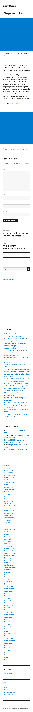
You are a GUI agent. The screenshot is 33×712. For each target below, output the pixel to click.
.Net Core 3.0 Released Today (13, 390)
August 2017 (8, 520)
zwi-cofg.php (8, 407)
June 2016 (7, 539)
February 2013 (9, 603)
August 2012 (8, 617)
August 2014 (8, 570)
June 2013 (7, 596)
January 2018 (8, 513)
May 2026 (7, 466)
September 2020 (9, 482)
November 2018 (9, 503)
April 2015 (7, 560)
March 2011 (8, 655)
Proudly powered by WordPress (19, 708)
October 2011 (8, 638)
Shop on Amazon (8, 279)
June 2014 (7, 574)
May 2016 (7, 541)
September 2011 (9, 641)
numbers (26, 149)
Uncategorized (9, 673)
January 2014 (8, 584)
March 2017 (8, 527)
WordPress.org (9, 694)
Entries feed (8, 690)
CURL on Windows (10, 348)
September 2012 (9, 615)
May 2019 (7, 494)
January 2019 (8, 501)
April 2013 (7, 600)
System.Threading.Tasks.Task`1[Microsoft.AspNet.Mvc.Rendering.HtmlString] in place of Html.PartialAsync (17, 386)
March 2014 (8, 581)
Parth (6, 440)
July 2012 (7, 619)
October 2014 (8, 565)
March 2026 (8, 468)
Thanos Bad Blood (10, 416)
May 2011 (7, 650)
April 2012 (7, 626)
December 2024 (9, 475)
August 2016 (8, 534)
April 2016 (7, 544)
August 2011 (8, 643)
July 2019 (7, 492)
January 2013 (8, 605)
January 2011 (8, 659)
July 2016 (7, 537)
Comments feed (9, 692)
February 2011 (8, 657)
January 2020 (8, 487)
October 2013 (8, 586)
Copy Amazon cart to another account (17, 414)
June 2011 (7, 648)
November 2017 (9, 515)
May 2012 (7, 624)
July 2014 (7, 572)
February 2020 (9, 485)
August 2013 (8, 591)
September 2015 (9, 555)
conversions (20, 149)
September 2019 (9, 489)
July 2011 (7, 645)
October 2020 (8, 480)
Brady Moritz (9, 6)
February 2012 (9, 631)
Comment (6, 169)
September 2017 (9, 518)
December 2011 (9, 633)
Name (5, 194)
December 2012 (9, 607)
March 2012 (8, 629)
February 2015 (9, 563)
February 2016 (9, 548)
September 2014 (9, 567)
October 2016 (8, 532)
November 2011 (9, 636)
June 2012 (7, 622)
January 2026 (8, 470)
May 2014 (7, 577)
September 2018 (9, 506)
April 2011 (7, 652)
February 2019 (9, 499)
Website (5, 211)
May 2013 (7, 598)
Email (5, 203)
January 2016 (8, 551)
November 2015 (9, 553)
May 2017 (7, 522)
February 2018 (9, 511)
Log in (6, 687)
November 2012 (9, 610)
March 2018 (8, 508)
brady (6, 149)
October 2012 (8, 612)
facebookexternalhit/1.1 (12, 355)
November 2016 (9, 529)
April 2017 (7, 525)
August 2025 (8, 473)
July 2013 (7, 593)
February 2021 (9, 477)
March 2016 (8, 546)
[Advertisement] (16, 34)
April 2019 (7, 496)
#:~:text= (7, 362)
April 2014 (7, 579)
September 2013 (9, 589)
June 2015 (7, 558)
